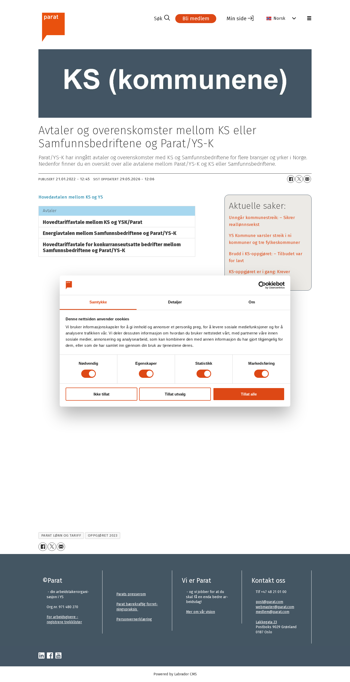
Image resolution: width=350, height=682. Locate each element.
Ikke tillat (101, 394)
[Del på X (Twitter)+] (299, 179)
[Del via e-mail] (307, 179)
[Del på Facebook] (291, 179)
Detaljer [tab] (175, 302)
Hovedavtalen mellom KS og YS (70, 197)
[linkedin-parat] (41, 656)
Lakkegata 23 (266, 622)
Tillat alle (249, 394)
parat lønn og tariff (61, 535)
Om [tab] (252, 302)
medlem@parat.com (272, 612)
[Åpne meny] (309, 18)
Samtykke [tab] (98, 302)
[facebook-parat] (50, 656)
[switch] (146, 374)
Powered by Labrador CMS (175, 674)
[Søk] (162, 18)
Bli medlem (195, 18)
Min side (236, 18)
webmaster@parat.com (275, 607)
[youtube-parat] (58, 656)
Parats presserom (131, 594)
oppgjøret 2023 (103, 535)
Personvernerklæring (134, 619)
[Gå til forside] (94, 26)
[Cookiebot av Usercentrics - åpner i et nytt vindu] (262, 285)
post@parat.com (269, 602)
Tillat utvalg (175, 394)
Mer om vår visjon (200, 612)
